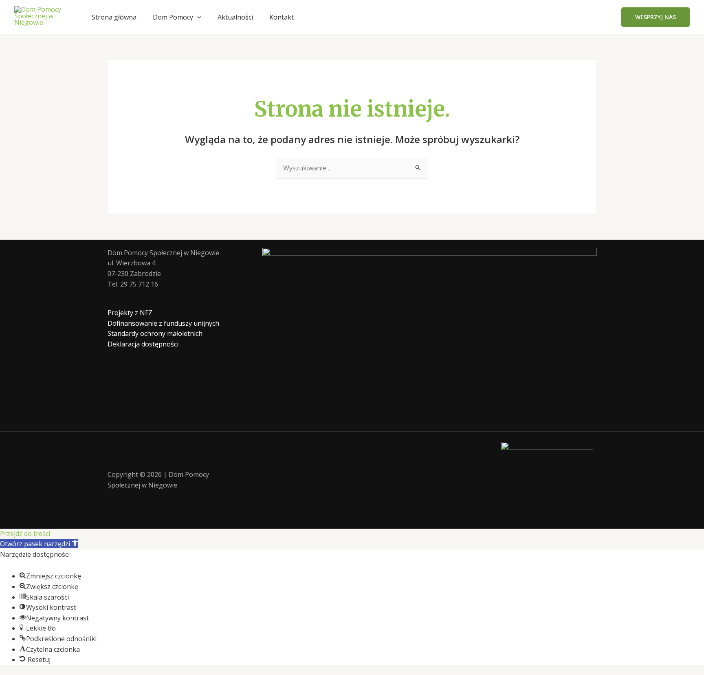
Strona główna (114, 17)
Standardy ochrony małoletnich (155, 333)
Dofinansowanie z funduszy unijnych (163, 323)
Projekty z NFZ (130, 312)
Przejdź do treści (25, 533)
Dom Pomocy (173, 17)
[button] (197, 17)
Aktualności (235, 17)
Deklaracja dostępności (143, 344)
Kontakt (281, 17)
